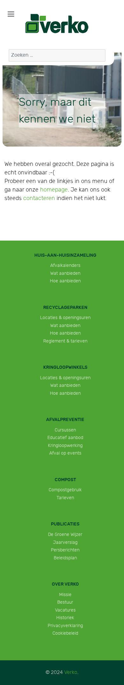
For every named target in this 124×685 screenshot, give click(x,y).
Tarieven (65, 497)
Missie (65, 594)
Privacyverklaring (65, 625)
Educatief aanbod (65, 437)
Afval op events (65, 453)
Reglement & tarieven (65, 341)
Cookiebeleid (65, 633)
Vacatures (65, 610)
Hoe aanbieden (65, 281)
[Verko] (57, 24)
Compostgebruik (65, 490)
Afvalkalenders (65, 265)
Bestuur (65, 602)
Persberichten (65, 550)
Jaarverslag (65, 542)
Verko (70, 672)
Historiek (65, 617)
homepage (54, 189)
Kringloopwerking (65, 445)
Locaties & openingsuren (65, 317)
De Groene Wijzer (65, 534)
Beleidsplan (65, 558)
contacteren (39, 198)
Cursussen (65, 430)
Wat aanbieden (65, 273)
